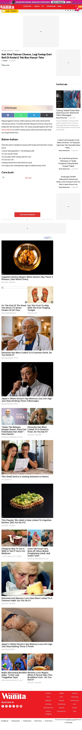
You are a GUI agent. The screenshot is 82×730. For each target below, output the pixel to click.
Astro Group (69, 722)
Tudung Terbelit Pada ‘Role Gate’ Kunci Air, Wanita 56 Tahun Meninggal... (67, 112)
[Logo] (6, 7)
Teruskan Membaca (27, 214)
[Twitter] (70, 10)
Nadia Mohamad (61, 118)
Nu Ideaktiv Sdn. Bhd (70, 719)
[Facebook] (65, 10)
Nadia (5, 60)
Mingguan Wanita (7, 50)
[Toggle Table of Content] (47, 108)
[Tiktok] (73, 10)
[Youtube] (17, 706)
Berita (17, 50)
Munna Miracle (6, 130)
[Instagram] (68, 10)
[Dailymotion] (21, 706)
